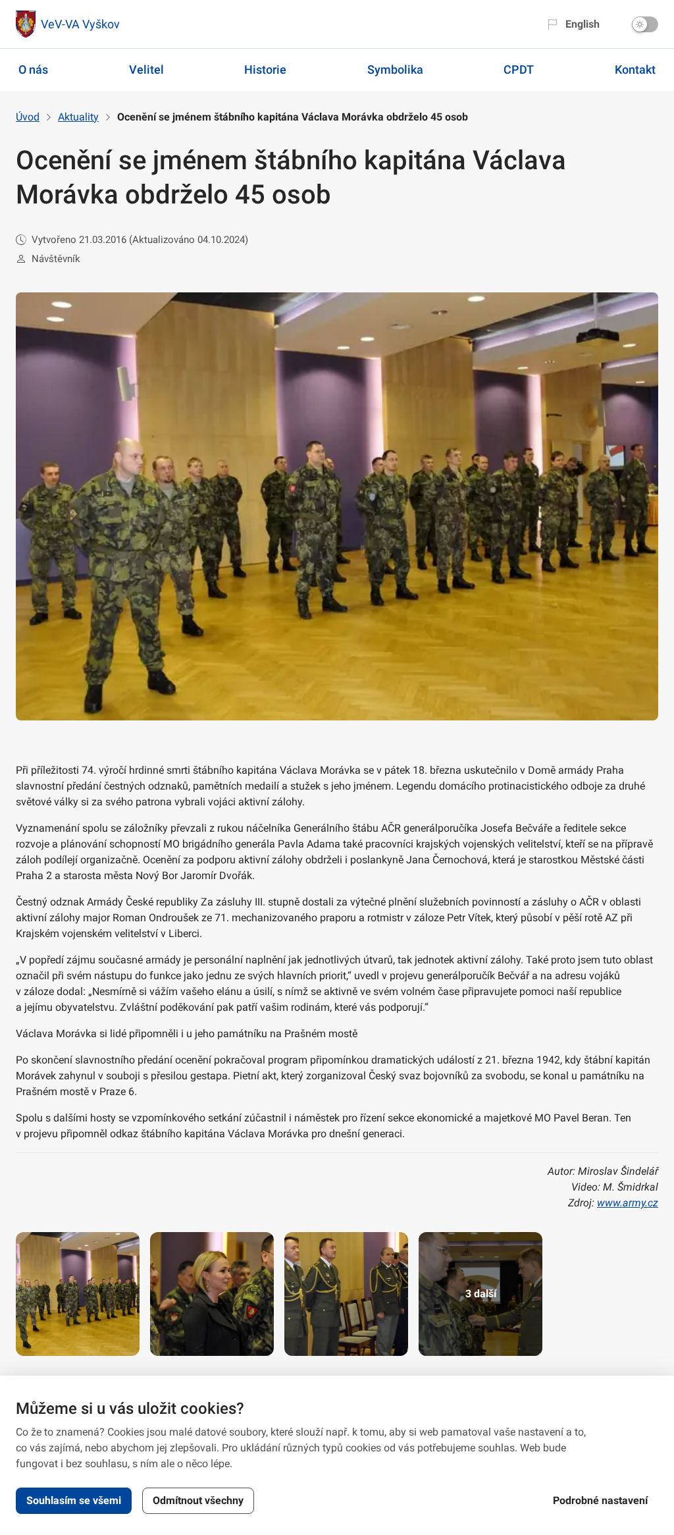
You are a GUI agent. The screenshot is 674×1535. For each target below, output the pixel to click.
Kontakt (635, 69)
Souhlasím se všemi (73, 1500)
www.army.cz (627, 1203)
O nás (33, 69)
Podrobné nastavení (600, 1500)
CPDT (519, 69)
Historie (265, 69)
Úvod (27, 117)
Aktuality (78, 117)
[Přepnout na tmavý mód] (645, 24)
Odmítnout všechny (198, 1500)
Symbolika (395, 69)
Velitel (146, 69)
